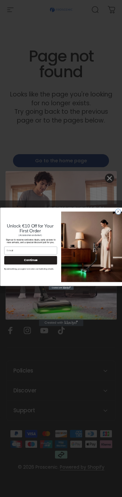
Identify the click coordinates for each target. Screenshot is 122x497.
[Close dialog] (118, 211)
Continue (30, 260)
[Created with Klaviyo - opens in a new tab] (61, 288)
